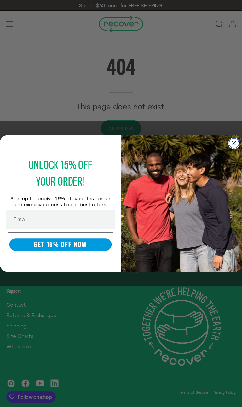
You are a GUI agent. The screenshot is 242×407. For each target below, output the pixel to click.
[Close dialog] (234, 143)
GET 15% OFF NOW (60, 245)
